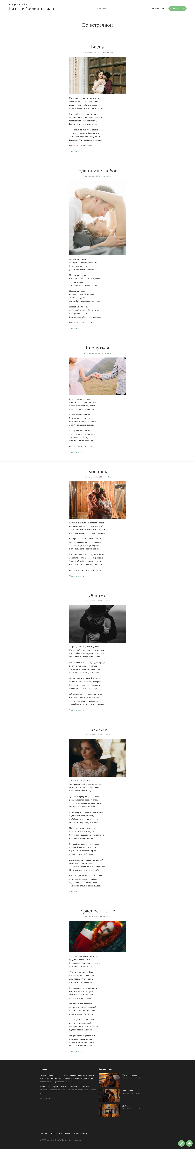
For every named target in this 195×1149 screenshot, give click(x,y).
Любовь (125, 1106)
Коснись (97, 471)
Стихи (52, 1133)
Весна (97, 47)
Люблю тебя (127, 1090)
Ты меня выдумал (130, 1075)
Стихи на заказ (63, 1133)
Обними (97, 595)
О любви (107, 176)
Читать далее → (77, 151)
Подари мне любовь (97, 171)
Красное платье (97, 911)
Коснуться (97, 348)
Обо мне (43, 1133)
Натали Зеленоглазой (32, 8)
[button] (189, 1143)
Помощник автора (80, 1133)
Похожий (97, 729)
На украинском (107, 52)
